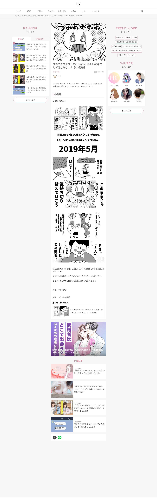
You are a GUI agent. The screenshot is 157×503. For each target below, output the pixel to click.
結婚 (135, 37)
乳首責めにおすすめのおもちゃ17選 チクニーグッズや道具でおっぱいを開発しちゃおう (89, 389)
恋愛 (29, 11)
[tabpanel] (78, 339)
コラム (73, 11)
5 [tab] (83, 354)
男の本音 (121, 55)
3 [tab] (73, 354)
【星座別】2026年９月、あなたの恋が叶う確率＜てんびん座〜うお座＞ (89, 372)
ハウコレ (17, 15)
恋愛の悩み (116, 46)
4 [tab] (78, 354)
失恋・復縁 (62, 11)
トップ (18, 11)
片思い (40, 11)
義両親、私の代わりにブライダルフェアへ (126, 50)
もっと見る (30, 100)
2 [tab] (69, 354)
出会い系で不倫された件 (132, 46)
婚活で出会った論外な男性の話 (126, 42)
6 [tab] (88, 354)
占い (84, 11)
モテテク (131, 55)
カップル (51, 11)
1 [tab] (64, 354)
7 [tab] (93, 354)
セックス (119, 37)
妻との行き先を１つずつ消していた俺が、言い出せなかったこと (89, 425)
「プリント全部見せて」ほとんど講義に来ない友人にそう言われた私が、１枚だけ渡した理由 (89, 408)
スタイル (95, 11)
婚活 (128, 37)
